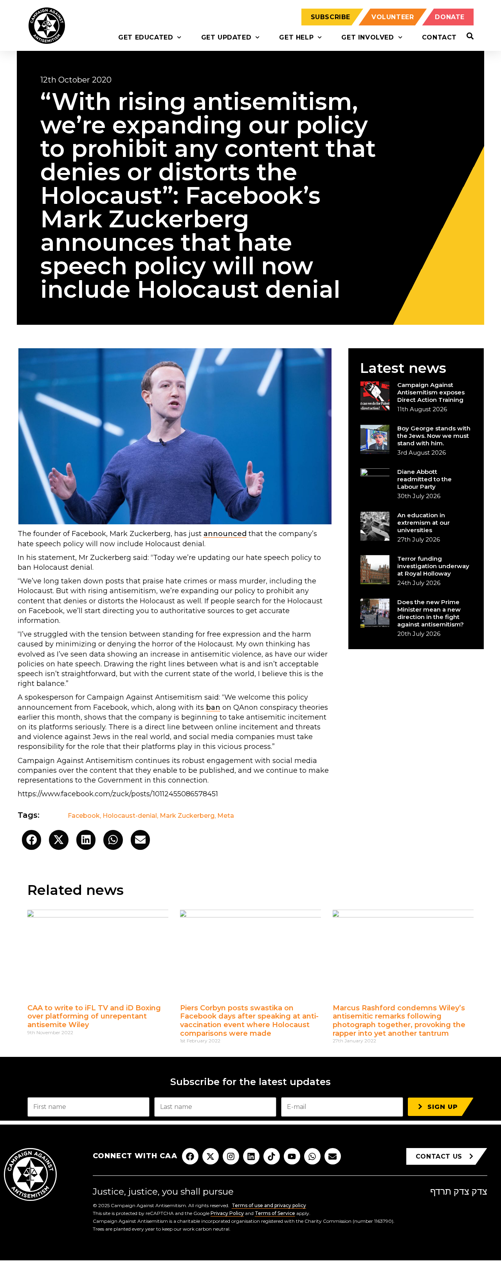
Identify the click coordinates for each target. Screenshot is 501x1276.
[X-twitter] (210, 1156)
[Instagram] (231, 1156)
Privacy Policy (227, 1213)
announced (225, 533)
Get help (296, 37)
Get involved (367, 37)
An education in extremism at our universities (423, 522)
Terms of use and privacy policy (269, 1205)
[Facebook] (190, 1156)
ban (213, 707)
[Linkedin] (251, 1156)
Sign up (442, 1106)
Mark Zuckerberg (187, 815)
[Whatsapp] (312, 1156)
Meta (225, 815)
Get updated (226, 37)
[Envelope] (332, 1156)
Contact (439, 37)
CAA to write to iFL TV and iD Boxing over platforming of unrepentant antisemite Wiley (94, 1016)
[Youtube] (292, 1156)
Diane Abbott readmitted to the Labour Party (424, 479)
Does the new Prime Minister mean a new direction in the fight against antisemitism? (430, 613)
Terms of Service (275, 1213)
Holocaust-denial (130, 815)
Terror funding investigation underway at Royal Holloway (433, 566)
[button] (31, 840)
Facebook (84, 815)
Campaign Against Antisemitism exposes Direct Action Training (431, 392)
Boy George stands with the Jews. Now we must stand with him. (433, 436)
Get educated (145, 37)
